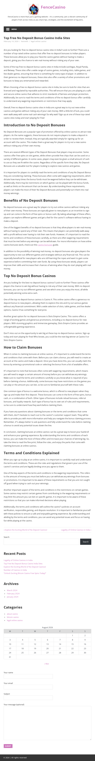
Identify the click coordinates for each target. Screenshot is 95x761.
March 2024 (12, 590)
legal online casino (38, 41)
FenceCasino (53, 7)
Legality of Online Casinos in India (75, 530)
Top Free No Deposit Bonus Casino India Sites (23, 563)
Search (6, 537)
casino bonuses (45, 244)
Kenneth (24, 41)
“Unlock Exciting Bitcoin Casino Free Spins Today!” (25, 573)
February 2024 (13, 593)
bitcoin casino (13, 617)
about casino (12, 614)
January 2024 (12, 597)
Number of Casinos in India (15, 570)
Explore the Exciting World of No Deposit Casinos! (26, 530)
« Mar (46, 663)
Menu (14, 29)
